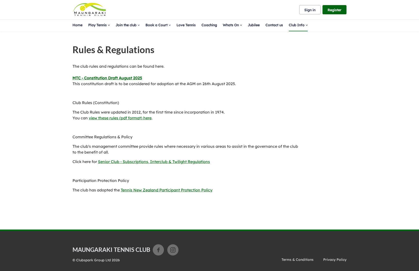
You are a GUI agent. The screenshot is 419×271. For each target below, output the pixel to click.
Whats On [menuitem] (231, 25)
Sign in (309, 10)
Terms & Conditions (298, 259)
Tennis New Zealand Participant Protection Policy (166, 190)
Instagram (172, 249)
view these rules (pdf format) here (120, 117)
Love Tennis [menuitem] (186, 25)
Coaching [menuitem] (209, 25)
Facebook (158, 249)
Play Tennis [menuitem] (97, 25)
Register (334, 10)
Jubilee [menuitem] (254, 25)
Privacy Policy (334, 259)
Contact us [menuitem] (274, 25)
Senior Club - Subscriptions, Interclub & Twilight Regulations (154, 161)
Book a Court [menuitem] (156, 25)
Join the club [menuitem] (126, 25)
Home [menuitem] (77, 25)
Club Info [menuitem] (297, 25)
